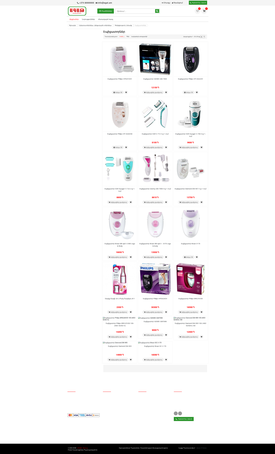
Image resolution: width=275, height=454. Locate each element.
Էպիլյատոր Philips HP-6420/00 (119, 134)
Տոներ (141, 414)
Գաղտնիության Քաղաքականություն (154, 448)
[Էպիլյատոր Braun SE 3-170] (149, 342)
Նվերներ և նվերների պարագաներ (153, 411)
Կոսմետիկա (143, 407)
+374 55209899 (182, 404)
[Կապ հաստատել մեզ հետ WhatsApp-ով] (74, 3)
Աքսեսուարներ (145, 434)
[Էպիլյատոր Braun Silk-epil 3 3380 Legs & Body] (120, 224)
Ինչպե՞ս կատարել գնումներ (115, 418)
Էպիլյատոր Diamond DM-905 (120, 346)
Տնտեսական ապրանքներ (149, 396)
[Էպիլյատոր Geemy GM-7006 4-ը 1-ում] (155, 169)
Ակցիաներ (74, 19)
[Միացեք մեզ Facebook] (176, 413)
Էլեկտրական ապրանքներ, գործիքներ (150, 429)
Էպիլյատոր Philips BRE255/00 (191, 298)
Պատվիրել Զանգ (198, 3)
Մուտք (166, 2)
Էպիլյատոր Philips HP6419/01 (120, 79)
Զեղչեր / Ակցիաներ (111, 407)
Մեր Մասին (108, 396)
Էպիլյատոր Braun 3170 (190, 243)
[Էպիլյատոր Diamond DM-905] (115, 342)
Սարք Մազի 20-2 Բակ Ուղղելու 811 (120, 298)
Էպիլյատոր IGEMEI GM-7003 (155, 79)
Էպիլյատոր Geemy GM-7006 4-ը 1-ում (155, 189)
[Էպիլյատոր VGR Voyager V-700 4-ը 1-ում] (191, 114)
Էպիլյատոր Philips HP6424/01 (155, 298)
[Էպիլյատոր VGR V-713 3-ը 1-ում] (155, 114)
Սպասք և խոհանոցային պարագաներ (155, 400)
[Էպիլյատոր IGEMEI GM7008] (150, 318)
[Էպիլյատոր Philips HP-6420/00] (120, 114)
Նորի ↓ (122, 36)
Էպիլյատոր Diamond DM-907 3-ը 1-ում (190, 189)
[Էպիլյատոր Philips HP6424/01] (155, 278)
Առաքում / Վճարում (111, 411)
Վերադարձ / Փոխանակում (114, 414)
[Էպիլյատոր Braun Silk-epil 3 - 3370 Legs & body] (155, 224)
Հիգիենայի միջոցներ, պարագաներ (154, 403)
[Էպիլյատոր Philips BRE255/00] (191, 278)
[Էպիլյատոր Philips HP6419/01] (120, 59)
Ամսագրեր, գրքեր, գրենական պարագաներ (151, 419)
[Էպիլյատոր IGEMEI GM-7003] (155, 59)
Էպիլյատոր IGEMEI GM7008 (155, 321)
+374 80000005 (86, 2)
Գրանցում (178, 2)
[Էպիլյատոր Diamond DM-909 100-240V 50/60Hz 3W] (191, 318)
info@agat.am (105, 2)
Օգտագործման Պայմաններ (129, 448)
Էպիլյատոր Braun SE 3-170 (155, 346)
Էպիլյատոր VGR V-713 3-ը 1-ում (155, 134)
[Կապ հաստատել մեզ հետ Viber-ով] (70, 3)
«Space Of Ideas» (201, 448)
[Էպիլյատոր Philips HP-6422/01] (191, 59)
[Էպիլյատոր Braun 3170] (191, 224)
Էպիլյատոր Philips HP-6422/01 (190, 79)
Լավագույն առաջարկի (139, 36)
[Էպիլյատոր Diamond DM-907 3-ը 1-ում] (191, 169)
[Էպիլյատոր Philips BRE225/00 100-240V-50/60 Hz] (120, 318)
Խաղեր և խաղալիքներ (148, 424)
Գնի (128, 36)
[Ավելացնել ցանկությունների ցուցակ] (126, 92)
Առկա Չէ (118, 92)
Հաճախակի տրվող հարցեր (115, 422)
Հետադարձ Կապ (105, 19)
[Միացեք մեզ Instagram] (180, 413)
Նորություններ (88, 19)
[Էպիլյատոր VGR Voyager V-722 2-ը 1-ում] (120, 169)
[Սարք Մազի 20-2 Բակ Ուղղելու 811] (120, 278)
